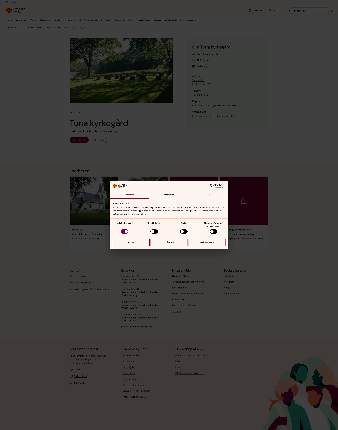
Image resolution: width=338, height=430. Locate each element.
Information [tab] (169, 195)
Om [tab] (208, 195)
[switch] (154, 231)
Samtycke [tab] (129, 195)
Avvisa (131, 242)
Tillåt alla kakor (207, 242)
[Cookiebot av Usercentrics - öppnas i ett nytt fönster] (214, 186)
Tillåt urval (169, 242)
